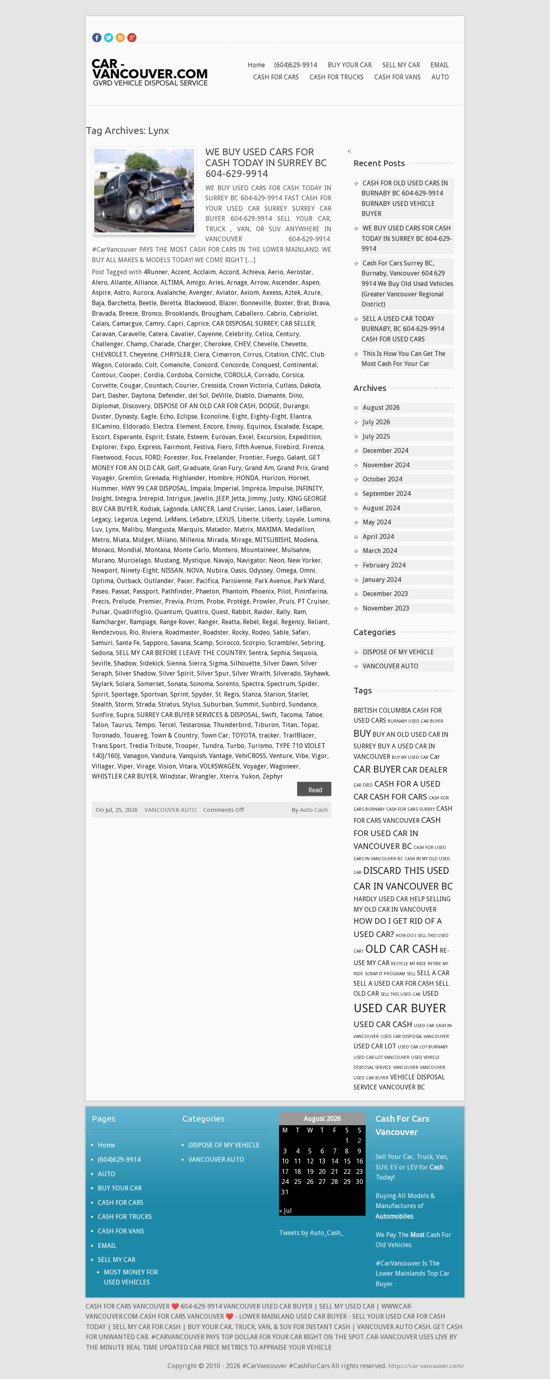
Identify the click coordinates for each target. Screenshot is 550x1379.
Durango (295, 406)
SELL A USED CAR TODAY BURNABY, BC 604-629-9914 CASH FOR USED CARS (403, 329)
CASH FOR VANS (397, 77)
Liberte (248, 519)
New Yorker (304, 560)
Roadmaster (182, 632)
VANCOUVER (405, 1067)
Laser (285, 509)
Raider (263, 612)
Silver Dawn (280, 663)
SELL (411, 973)
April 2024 (378, 537)
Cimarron (226, 354)
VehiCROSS (250, 756)
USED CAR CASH (383, 1024)
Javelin (203, 498)
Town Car (214, 735)
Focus (133, 457)
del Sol (198, 395)
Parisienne (236, 581)
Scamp (203, 643)
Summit (247, 704)
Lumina (318, 519)
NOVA (194, 570)
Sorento (227, 684)
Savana (180, 643)
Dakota (310, 385)
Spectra (253, 684)
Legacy (101, 519)
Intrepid (151, 498)
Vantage (220, 756)
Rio (134, 632)
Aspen (310, 282)
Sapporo (155, 643)
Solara (125, 684)
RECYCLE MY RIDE (408, 963)
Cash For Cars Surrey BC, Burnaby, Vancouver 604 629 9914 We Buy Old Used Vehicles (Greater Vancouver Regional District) (407, 283)
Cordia (153, 375)
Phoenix (262, 591)
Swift (269, 715)
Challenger (107, 344)
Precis (100, 601)
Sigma (218, 663)
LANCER (202, 509)
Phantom (235, 591)
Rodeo (261, 632)
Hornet (298, 478)
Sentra (258, 653)
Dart (98, 395)
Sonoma (201, 684)
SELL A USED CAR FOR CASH (394, 983)
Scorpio (254, 643)
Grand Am (259, 468)
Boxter (284, 303)
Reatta (230, 622)
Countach (158, 385)
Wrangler (203, 776)
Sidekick (151, 663)
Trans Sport (109, 746)
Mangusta (160, 529)
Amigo (195, 282)
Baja (98, 303)
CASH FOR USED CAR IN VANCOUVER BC (397, 833)
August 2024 (381, 508)
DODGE (269, 406)
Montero (225, 550)
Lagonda (175, 509)
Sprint (179, 694)
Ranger (208, 622)
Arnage (237, 282)
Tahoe (314, 715)
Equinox (259, 426)
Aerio (275, 272)
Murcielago (134, 560)
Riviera (152, 632)
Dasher (118, 395)
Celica (264, 334)
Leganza (125, 519)
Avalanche (171, 292)
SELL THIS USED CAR (400, 994)
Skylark (102, 684)
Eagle (149, 416)
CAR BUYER (377, 769)
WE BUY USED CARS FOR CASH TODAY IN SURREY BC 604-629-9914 (266, 162)
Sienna (176, 663)
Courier (186, 385)
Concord (205, 365)
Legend (151, 519)
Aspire (101, 292)
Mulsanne (295, 550)
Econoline (215, 416)
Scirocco (228, 643)
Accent (180, 272)
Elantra (300, 416)
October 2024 (382, 479)
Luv (97, 529)
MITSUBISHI (273, 540)
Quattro (196, 612)
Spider (308, 684)
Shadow (125, 663)
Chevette (293, 344)
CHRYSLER (175, 354)
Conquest (266, 365)
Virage (145, 766)
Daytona (143, 395)
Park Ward (309, 581)
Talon (100, 725)
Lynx (112, 529)
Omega (286, 570)
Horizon (273, 478)
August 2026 (381, 407)
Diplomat (105, 406)
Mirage (241, 540)
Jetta (238, 498)
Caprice (198, 323)
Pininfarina (310, 591)
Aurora (143, 292)
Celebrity (238, 334)
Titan (289, 725)
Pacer (185, 581)
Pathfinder (176, 591)
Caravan (103, 334)
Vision (167, 766)
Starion (274, 694)
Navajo (223, 560)
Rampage (143, 622)
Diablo (244, 395)
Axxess (271, 292)
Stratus (168, 704)
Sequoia (304, 653)
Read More (315, 791)
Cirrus (252, 354)
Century (287, 334)
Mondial (130, 550)
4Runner (155, 272)
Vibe (302, 756)
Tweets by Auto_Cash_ (311, 1233)
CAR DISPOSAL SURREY (244, 323)
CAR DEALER (425, 770)
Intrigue (178, 498)
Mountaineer (259, 550)
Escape (312, 426)
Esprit (154, 437)
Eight (239, 416)
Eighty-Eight (268, 416)
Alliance (145, 282)
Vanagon (135, 756)
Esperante (127, 437)
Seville (101, 663)
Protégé (238, 601)
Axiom (249, 292)
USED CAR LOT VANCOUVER (381, 1057)
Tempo (145, 725)
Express (149, 447)
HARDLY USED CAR (381, 899)
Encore (213, 426)
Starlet (298, 694)
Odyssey (261, 570)
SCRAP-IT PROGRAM (385, 973)
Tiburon (266, 725)
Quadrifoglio (132, 612)
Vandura (163, 756)
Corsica (292, 375)
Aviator (226, 292)
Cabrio (276, 313)
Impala (200, 488)
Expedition (304, 437)
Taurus (121, 725)
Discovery (136, 406)
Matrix (243, 529)
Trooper (186, 746)
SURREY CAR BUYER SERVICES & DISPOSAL (197, 715)
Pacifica (207, 581)
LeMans (175, 519)
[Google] (132, 37)
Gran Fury (227, 468)
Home (256, 65)
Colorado (128, 365)
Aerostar (299, 272)
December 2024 (385, 450)
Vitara (187, 766)
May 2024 (377, 522)
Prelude (123, 601)
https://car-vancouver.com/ (426, 1366)
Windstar (173, 776)
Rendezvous (109, 632)
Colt (151, 365)
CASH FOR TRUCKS (337, 77)
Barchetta (121, 303)
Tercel (167, 725)
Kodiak (150, 509)
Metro (101, 540)
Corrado (266, 375)
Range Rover (177, 622)
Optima (103, 581)
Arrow (259, 282)
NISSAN (172, 570)
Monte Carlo (191, 550)
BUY (362, 733)
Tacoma (291, 715)
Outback (129, 581)
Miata (121, 540)
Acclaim (204, 272)
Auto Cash (314, 810)
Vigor (319, 756)
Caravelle (131, 334)
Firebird (287, 447)
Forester (176, 457)
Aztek (292, 292)
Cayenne (210, 334)
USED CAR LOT (375, 1046)
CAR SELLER (297, 323)
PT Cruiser (313, 601)
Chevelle (265, 344)
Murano (103, 560)
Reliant (318, 622)
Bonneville (255, 303)
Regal (270, 622)
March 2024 (380, 551)
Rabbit (241, 612)
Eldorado (136, 426)
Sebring (312, 643)
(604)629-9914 (295, 65)
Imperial (226, 488)
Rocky (240, 632)
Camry (154, 323)
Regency (292, 622)
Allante (121, 282)
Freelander (220, 457)
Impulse (281, 488)
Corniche (208, 375)
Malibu (132, 529)
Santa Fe (128, 643)
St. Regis (227, 694)
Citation (276, 354)
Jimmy (257, 498)
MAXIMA (268, 529)
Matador (218, 529)
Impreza (254, 488)
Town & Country (174, 735)
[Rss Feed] (120, 37)
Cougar (130, 385)
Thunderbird (232, 725)
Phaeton (207, 591)
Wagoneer (284, 766)
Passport (145, 591)
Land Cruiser (236, 509)
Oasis (238, 570)
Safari (300, 632)
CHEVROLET (109, 354)
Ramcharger (109, 622)
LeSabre (201, 519)
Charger (189, 344)
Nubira (217, 570)
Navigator (251, 560)
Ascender (285, 282)
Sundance (302, 704)
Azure (312, 292)
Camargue (127, 323)
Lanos (266, 509)
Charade (162, 344)
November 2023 (386, 608)
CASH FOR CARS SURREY (410, 809)
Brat (303, 303)
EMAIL (439, 65)
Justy (277, 498)
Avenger (201, 292)
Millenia (192, 540)
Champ (136, 344)
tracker (269, 735)
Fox (196, 457)
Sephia (280, 653)
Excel (246, 437)
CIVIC (299, 354)
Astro (122, 292)
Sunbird (273, 704)
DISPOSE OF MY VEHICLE (398, 652)
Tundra (212, 746)
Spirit (100, 694)
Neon (276, 560)
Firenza (312, 447)
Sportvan (154, 694)
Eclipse (187, 416)
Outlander (159, 581)
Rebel (251, 622)
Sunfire (102, 715)
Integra (125, 498)
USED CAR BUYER (400, 1008)
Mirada (217, 540)
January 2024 (382, 580)
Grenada (157, 478)
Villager (103, 766)
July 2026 (376, 422)
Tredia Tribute (150, 746)
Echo (167, 416)
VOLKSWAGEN (220, 766)
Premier (150, 601)
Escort (101, 437)
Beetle (148, 303)
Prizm (194, 601)
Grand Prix (292, 468)
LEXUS (225, 519)
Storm (124, 704)
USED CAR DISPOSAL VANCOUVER (414, 1036)
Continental (300, 365)
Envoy (235, 426)
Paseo (100, 591)
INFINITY (309, 488)
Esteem (197, 437)
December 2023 (385, 594)
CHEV (242, 344)
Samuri (102, 643)
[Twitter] (108, 37)
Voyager (255, 766)
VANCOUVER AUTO (170, 810)
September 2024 (387, 493)
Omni (307, 570)
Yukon (250, 776)
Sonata (177, 684)
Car (435, 756)
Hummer (105, 488)
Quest (219, 612)
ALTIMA (172, 282)
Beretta (170, 303)
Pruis (286, 601)
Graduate (196, 468)
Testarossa (194, 725)
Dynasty (126, 416)
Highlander (188, 478)
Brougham (216, 313)
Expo (127, 447)
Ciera (201, 354)
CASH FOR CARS (276, 77)
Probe (215, 601)
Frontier (251, 457)
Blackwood (200, 303)
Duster (102, 416)
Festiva (204, 447)
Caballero (249, 313)
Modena (305, 540)
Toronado (106, 735)
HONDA (247, 478)
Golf (173, 468)
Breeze (128, 313)
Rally (283, 612)
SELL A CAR (433, 973)
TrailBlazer (298, 735)
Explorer (104, 447)
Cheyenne (143, 354)
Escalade (286, 426)
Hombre (221, 478)
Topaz (309, 725)
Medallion (299, 529)
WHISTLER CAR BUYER (124, 776)
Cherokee (217, 344)
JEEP (222, 498)
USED (430, 993)
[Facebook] (97, 37)
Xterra (229, 776)
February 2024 (384, 565)
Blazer (228, 303)
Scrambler (283, 643)
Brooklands (181, 313)
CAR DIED (363, 785)
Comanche (175, 365)
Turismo (260, 746)
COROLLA (237, 375)
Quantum (168, 612)
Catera (158, 334)
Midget (142, 540)
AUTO (440, 77)
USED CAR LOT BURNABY (423, 1047)
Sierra (197, 663)
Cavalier (182, 334)
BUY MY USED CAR (410, 757)
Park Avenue (273, 581)
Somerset (150, 684)
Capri (175, 323)
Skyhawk (316, 673)
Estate (175, 437)
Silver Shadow (135, 673)
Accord (229, 272)
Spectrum (281, 684)
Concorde (235, 365)
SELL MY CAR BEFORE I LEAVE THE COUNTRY (181, 653)
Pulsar (101, 612)
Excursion (271, 437)
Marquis (190, 529)
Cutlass (286, 385)
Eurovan (223, 437)
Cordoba (179, 375)
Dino (295, 395)
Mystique (196, 560)
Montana (157, 550)
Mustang (167, 560)
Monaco (103, 550)
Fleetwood (107, 457)
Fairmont (177, 447)
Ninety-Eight (139, 570)
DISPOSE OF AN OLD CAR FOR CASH (205, 406)
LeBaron (308, 509)
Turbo (235, 746)
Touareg (135, 735)
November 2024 (386, 465)
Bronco (151, 313)
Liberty (272, 519)
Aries (216, 282)
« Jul (285, 1211)
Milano (167, 540)
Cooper (130, 375)
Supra (125, 715)
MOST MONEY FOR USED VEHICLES (131, 1277)
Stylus (191, 704)
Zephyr (273, 776)
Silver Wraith (251, 673)
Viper (125, 766)
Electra (163, 426)
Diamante (271, 395)
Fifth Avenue (253, 447)
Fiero (224, 447)
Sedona (102, 653)
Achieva (253, 272)
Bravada (104, 313)
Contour (104, 375)
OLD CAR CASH (401, 949)
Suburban (217, 704)
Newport (105, 570)
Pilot (284, 591)
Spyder (202, 694)
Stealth (102, 704)
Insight (102, 498)
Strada (145, 704)
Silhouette (245, 663)
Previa (174, 601)
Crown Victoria (250, 385)
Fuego (275, 457)
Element (188, 426)
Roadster (216, 632)
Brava (320, 303)
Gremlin (130, 478)
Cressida (213, 385)
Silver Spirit (176, 673)
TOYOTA (244, 735)
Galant (296, 457)
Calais (100, 323)
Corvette (104, 385)
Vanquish (192, 756)
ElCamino (106, 426)
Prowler (264, 601)
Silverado (287, 673)
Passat (121, 591)
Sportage (125, 694)
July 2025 (376, 436)
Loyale (295, 519)
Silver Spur (213, 673)
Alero (100, 282)
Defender (171, 395)
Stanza (251, 694)
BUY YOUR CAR (350, 65)
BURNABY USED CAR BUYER (415, 721)
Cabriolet (303, 313)
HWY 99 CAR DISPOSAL (154, 488)
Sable (281, 632)
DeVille (221, 395)
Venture (280, 756)
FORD (153, 457)
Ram (300, 612)
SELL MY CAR (401, 65)
